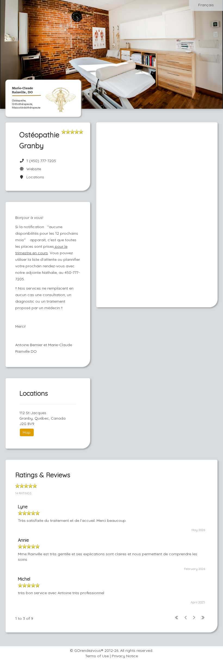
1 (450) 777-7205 (41, 160)
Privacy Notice (125, 655)
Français (206, 4)
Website (32, 168)
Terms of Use (97, 655)
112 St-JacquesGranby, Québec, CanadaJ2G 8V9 (42, 418)
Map (26, 432)
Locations (34, 177)
